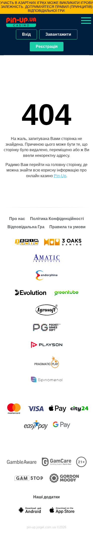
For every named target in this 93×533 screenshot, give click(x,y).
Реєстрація (47, 46)
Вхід (26, 34)
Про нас (17, 219)
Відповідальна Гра (25, 227)
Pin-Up (60, 176)
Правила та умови (67, 227)
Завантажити (58, 34)
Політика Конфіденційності (57, 219)
